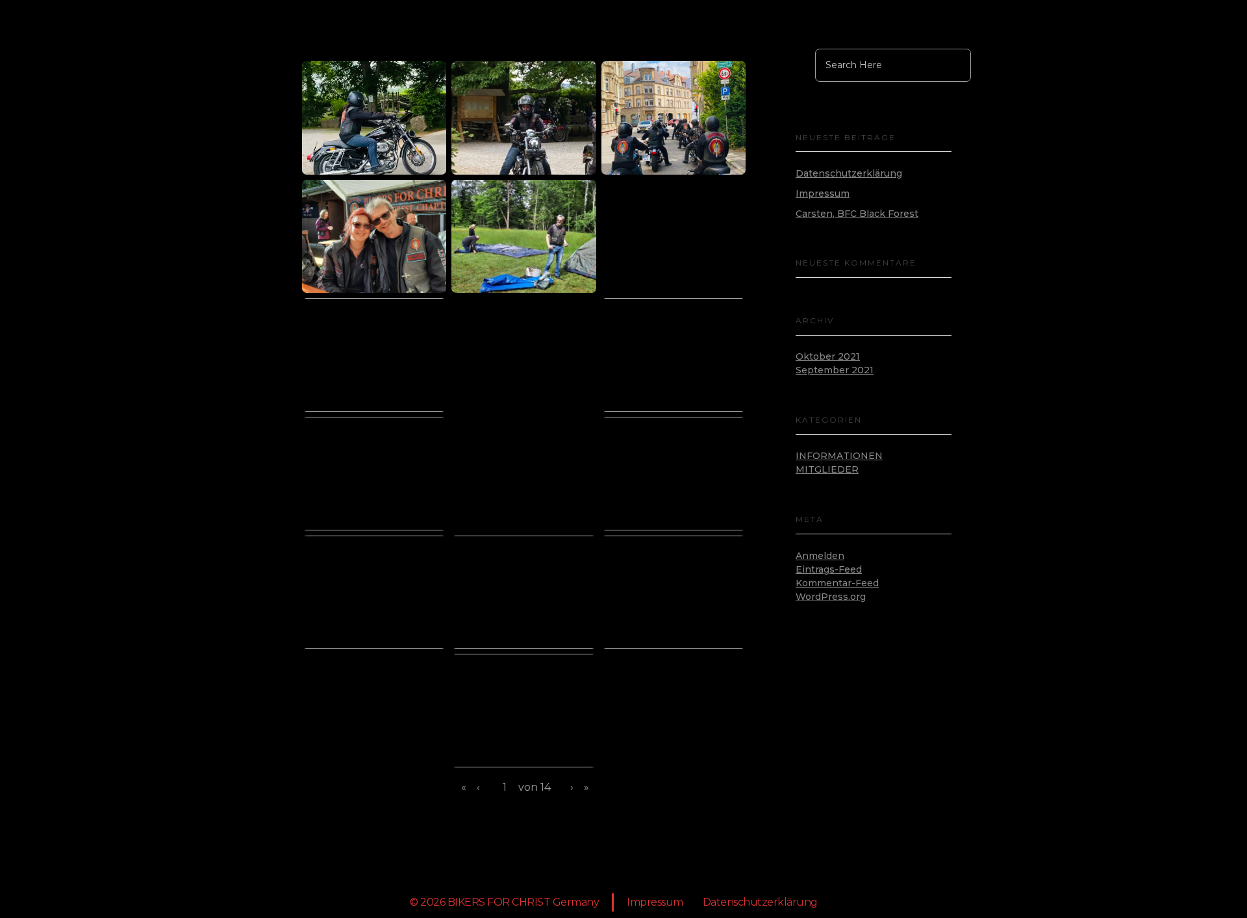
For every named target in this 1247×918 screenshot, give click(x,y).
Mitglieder (827, 469)
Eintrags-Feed (829, 569)
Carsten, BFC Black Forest (857, 213)
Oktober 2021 (828, 356)
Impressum (823, 193)
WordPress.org (831, 596)
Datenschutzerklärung (849, 173)
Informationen (839, 456)
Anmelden (820, 556)
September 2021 (835, 370)
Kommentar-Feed (837, 583)
